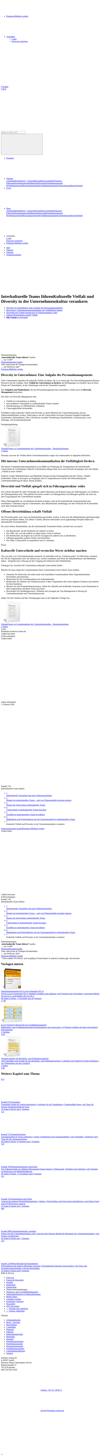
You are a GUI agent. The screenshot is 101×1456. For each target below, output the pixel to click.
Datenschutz (11, 1287)
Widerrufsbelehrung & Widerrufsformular (23, 1294)
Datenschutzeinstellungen (16, 1289)
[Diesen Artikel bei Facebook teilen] (21, 659)
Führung (9, 183)
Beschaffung (39, 181)
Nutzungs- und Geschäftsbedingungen (22, 1292)
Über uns (10, 1277)
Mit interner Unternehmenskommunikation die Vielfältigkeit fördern (34, 310)
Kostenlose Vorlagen (15, 1301)
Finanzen (58, 181)
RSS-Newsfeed (12, 1306)
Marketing (34, 183)
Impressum (10, 1285)
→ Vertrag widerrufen (15, 1311)
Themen (9, 178)
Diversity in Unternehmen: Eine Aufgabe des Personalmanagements (34, 308)
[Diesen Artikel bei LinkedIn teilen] (21, 679)
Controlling (49, 181)
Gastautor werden (13, 1299)
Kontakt (9, 1282)
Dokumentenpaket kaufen (11, 362)
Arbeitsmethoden (13, 181)
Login (14, 39)
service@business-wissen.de (52, 1410)
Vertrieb (79, 186)
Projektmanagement (14, 186)
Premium (10, 158)
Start (8, 247)
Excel (8, 188)
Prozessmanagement (31, 186)
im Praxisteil (17, 317)
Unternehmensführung (66, 186)
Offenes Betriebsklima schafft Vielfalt (21, 315)
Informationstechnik (21, 183)
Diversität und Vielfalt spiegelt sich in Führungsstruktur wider (31, 312)
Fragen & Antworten (15, 1280)
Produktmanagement (54, 183)
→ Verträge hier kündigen (17, 1308)
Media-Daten (11, 1297)
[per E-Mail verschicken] (21, 700)
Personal (42, 183)
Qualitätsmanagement (48, 186)
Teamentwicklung (13, 255)
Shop (8, 208)
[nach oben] (2, 1454)
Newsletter (10, 1304)
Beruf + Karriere (27, 181)
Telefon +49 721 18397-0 (51, 1390)
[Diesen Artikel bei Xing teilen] (60, 679)
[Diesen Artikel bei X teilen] (60, 659)
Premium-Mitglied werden (17, 243)
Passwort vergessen (20, 41)
